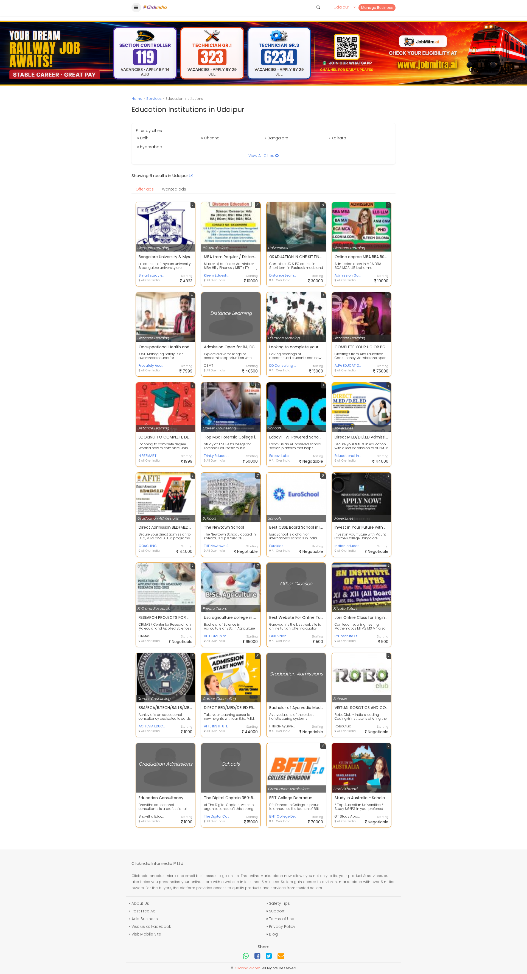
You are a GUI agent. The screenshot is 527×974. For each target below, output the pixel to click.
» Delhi (143, 138)
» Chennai (210, 138)
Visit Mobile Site (146, 934)
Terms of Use (281, 918)
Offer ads (145, 189)
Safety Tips (279, 903)
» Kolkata (337, 138)
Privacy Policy (282, 926)
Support (277, 911)
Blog (273, 934)
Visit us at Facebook (151, 926)
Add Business (144, 918)
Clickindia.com (247, 968)
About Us (140, 903)
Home (136, 98)
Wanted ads (174, 189)
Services (154, 98)
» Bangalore (276, 138)
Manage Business (377, 7)
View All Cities (261, 155)
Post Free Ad (143, 911)
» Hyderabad (149, 147)
